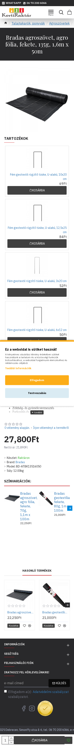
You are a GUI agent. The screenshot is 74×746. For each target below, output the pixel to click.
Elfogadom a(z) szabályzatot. (38, 694)
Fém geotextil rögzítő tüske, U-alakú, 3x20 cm (37, 281)
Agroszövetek (59, 23)
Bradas (20, 462)
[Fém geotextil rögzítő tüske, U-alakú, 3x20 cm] (37, 265)
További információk (18, 368)
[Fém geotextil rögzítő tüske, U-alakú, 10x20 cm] (37, 159)
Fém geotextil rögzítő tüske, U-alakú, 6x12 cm (37, 330)
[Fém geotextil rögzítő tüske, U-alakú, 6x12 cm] (37, 314)
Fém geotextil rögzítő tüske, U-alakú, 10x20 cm (38, 177)
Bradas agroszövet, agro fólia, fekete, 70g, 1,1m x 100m (27, 506)
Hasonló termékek (37, 570)
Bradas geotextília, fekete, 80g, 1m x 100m (61, 501)
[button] (4, 508)
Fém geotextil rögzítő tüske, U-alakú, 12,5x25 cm (37, 230)
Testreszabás (37, 393)
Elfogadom (37, 380)
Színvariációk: (17, 481)
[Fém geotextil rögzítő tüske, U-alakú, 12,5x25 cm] (37, 212)
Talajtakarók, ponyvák (28, 23)
